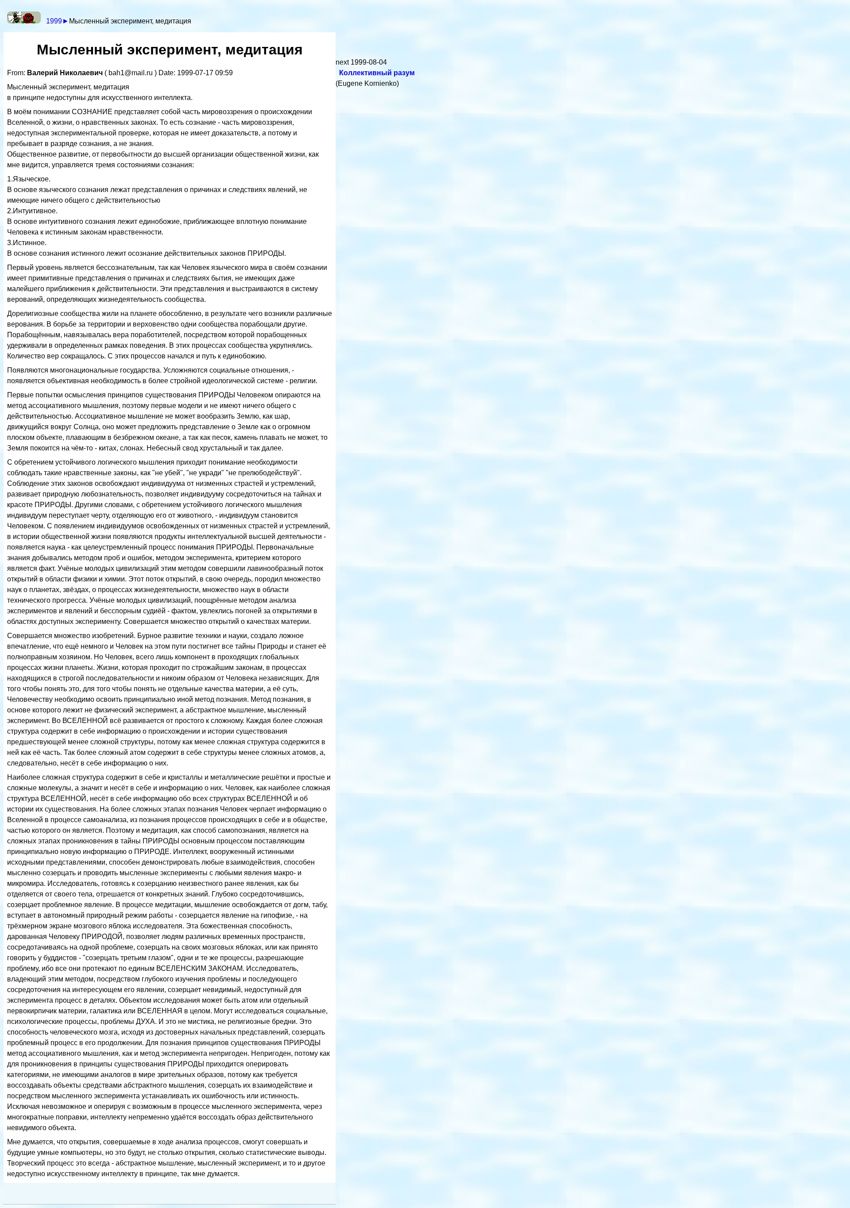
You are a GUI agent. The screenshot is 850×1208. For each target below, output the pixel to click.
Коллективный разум (377, 73)
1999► (57, 21)
